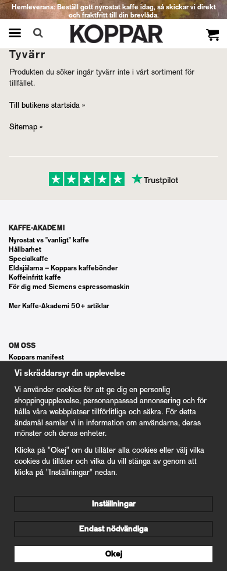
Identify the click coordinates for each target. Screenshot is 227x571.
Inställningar (114, 504)
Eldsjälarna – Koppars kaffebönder (63, 268)
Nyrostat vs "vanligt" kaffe (49, 240)
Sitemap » (25, 127)
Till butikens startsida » (47, 105)
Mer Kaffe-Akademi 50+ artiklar (59, 306)
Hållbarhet (25, 249)
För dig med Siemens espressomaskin (69, 287)
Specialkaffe (28, 259)
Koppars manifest (36, 357)
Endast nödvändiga (113, 529)
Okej (113, 554)
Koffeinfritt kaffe (35, 277)
